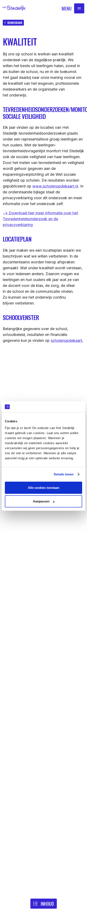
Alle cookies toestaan (43, 487)
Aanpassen (41, 501)
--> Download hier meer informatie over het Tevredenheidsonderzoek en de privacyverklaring (40, 219)
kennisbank (14, 22)
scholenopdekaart (66, 340)
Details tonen (63, 474)
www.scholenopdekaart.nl (55, 186)
